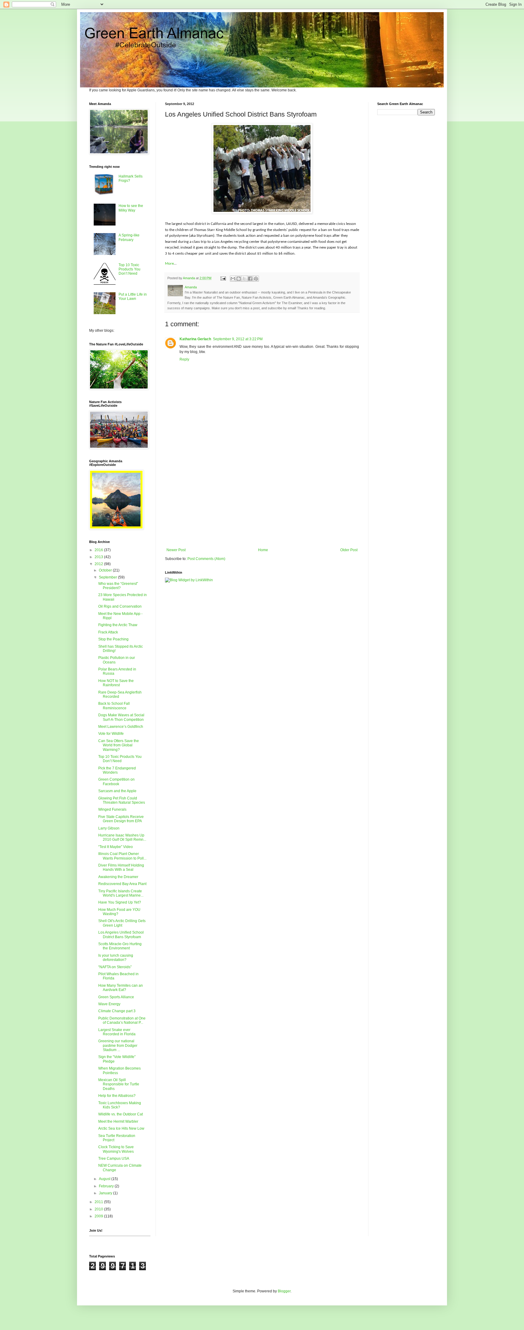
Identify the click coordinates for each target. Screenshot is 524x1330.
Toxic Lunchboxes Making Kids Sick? (119, 1105)
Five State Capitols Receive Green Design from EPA (121, 819)
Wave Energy (109, 1004)
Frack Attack (108, 632)
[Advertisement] (262, 497)
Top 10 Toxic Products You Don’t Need (129, 269)
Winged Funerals (112, 809)
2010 (99, 1209)
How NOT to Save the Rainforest (116, 683)
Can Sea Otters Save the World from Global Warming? (118, 745)
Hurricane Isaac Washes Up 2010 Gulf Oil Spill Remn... (122, 837)
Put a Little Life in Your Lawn (133, 296)
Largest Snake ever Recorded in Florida (117, 1032)
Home (263, 550)
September (108, 577)
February (107, 1186)
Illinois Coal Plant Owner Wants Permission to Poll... (122, 856)
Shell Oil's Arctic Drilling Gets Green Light (122, 923)
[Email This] (233, 279)
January (106, 1193)
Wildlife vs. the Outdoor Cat (120, 1114)
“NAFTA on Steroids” (115, 967)
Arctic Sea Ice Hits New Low (121, 1128)
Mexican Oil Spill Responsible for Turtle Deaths (118, 1084)
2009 (99, 1216)
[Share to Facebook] (250, 279)
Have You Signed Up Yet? (119, 902)
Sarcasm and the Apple (117, 791)
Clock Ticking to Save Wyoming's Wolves (116, 1149)
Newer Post (176, 550)
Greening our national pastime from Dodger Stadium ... (117, 1045)
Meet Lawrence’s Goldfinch (120, 726)
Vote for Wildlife (111, 733)
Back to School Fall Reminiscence (114, 705)
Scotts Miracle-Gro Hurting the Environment (120, 946)
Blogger (284, 1291)
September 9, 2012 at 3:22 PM (238, 339)
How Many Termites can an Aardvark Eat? (120, 987)
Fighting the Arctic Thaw (117, 625)
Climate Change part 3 (117, 1011)
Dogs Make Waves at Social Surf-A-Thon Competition (121, 717)
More (169, 264)
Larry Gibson (108, 828)
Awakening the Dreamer (118, 877)
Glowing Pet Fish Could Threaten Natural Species (121, 800)
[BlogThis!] (239, 279)
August (105, 1179)
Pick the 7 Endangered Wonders (117, 770)
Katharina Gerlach (195, 339)
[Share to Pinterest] (256, 279)
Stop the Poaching (113, 639)
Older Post (349, 550)
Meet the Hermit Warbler (118, 1121)
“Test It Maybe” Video (115, 847)
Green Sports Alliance (116, 997)
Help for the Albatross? (117, 1096)
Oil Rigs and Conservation (120, 606)
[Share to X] (244, 279)
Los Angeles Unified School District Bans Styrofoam (121, 934)
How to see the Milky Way (131, 208)
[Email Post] (223, 278)
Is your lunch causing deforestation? (115, 957)
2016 (99, 550)
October (106, 570)
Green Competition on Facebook (116, 781)
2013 (99, 557)
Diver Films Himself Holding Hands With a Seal (121, 867)
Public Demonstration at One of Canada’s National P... (122, 1020)
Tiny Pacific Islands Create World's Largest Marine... (120, 893)
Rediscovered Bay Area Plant (122, 884)
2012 (99, 564)
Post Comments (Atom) (206, 559)
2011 (99, 1202)
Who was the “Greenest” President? (118, 586)
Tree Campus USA (113, 1158)
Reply (184, 359)
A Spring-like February (129, 237)
